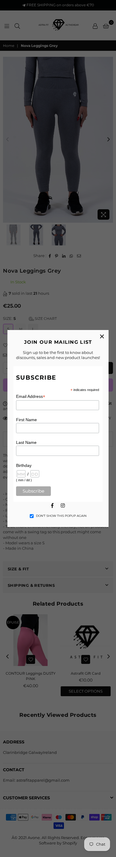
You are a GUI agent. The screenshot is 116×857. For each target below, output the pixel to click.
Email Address (30, 396)
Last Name (26, 442)
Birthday (24, 465)
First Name (26, 419)
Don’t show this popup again (61, 516)
